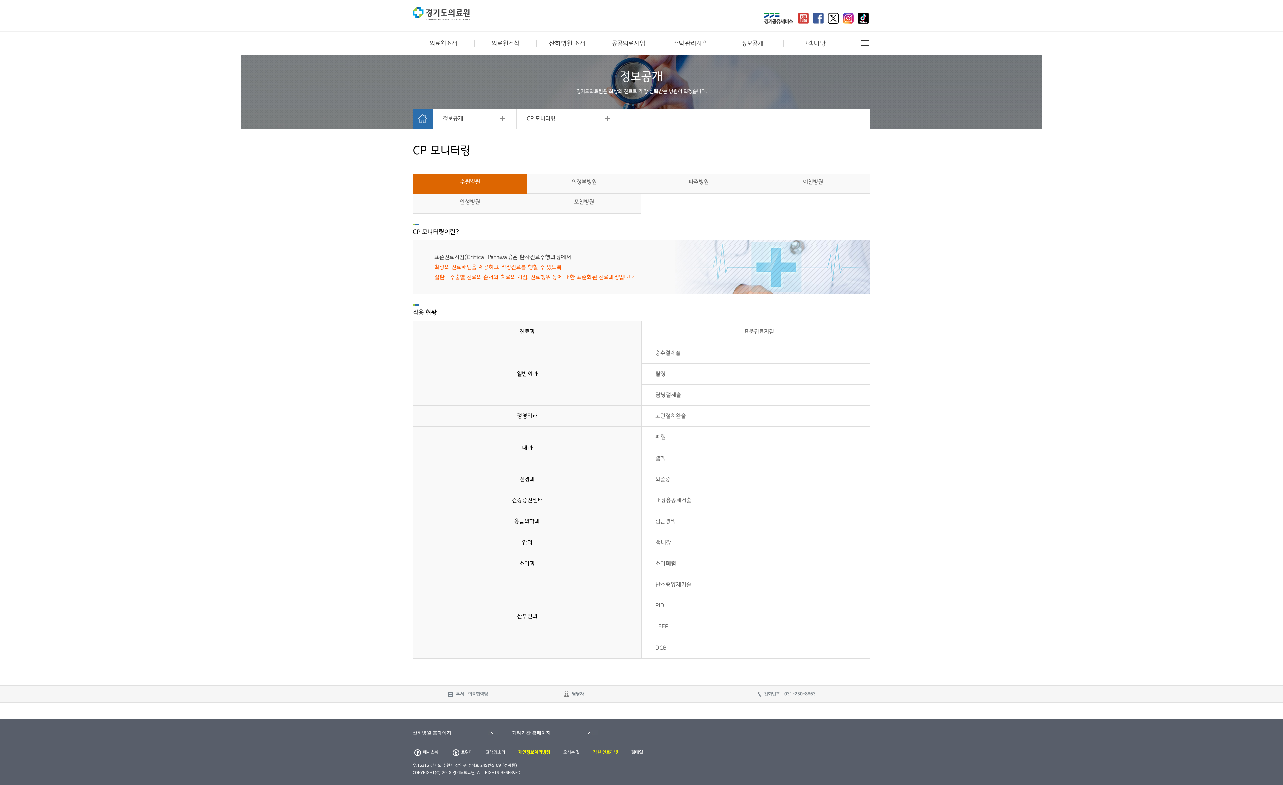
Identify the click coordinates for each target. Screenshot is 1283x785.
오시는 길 (571, 752)
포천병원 (584, 202)
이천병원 (813, 182)
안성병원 (470, 202)
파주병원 (698, 182)
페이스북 (430, 752)
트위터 (467, 752)
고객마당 (814, 43)
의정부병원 (584, 182)
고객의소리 (495, 752)
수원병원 (470, 182)
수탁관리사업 (690, 43)
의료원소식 (505, 43)
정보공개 (752, 43)
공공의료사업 (629, 43)
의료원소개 (443, 43)
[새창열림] (778, 19)
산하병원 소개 (567, 43)
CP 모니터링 (541, 119)
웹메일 (637, 752)
